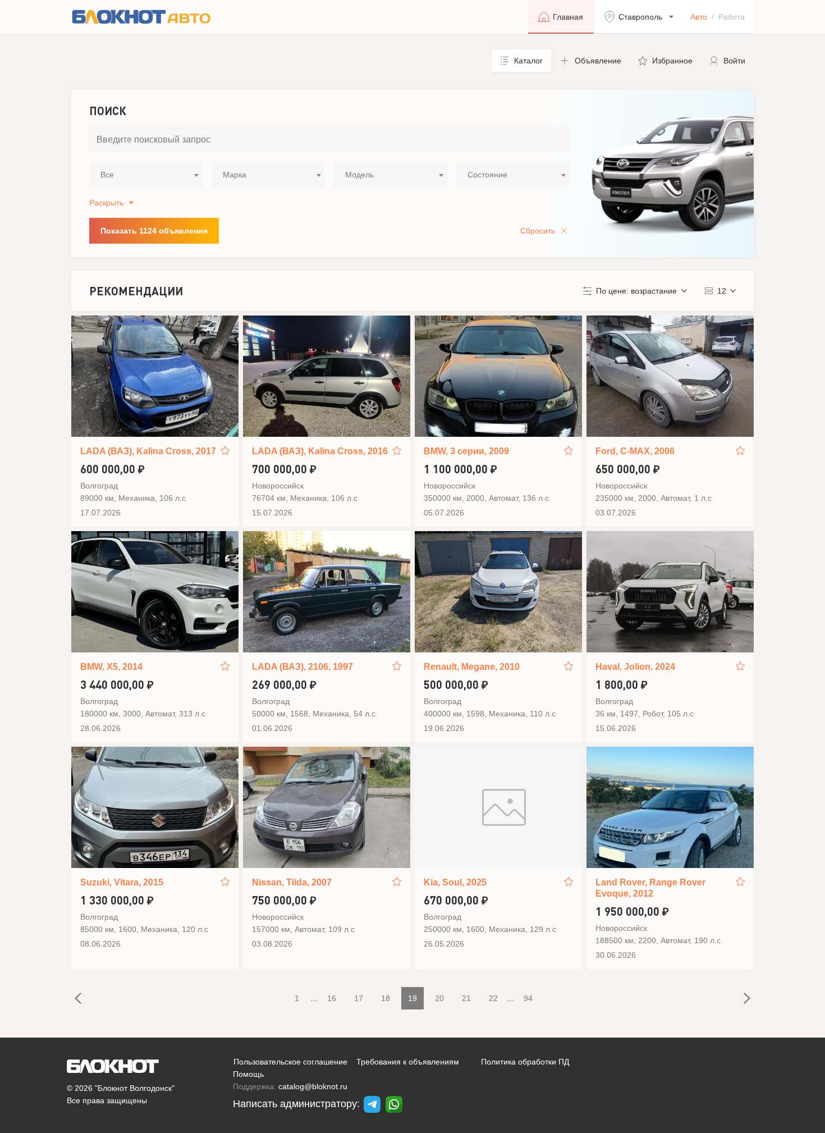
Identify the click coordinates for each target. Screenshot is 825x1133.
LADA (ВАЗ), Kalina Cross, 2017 (148, 451)
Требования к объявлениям (407, 1061)
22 (493, 998)
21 (466, 998)
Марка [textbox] (234, 174)
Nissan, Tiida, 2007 (292, 882)
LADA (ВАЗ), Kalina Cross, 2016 (320, 451)
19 (412, 998)
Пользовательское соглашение (290, 1061)
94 (528, 998)
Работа (731, 16)
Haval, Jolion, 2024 (635, 666)
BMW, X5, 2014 (111, 666)
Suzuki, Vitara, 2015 (121, 882)
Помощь (248, 1074)
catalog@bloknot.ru (312, 1086)
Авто (698, 16)
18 (385, 998)
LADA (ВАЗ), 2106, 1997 (302, 666)
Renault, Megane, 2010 (472, 666)
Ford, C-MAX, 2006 (635, 451)
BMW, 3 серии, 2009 (466, 451)
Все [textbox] (107, 174)
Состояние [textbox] (487, 174)
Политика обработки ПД (525, 1061)
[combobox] (146, 175)
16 (331, 998)
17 (358, 998)
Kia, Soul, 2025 (455, 882)
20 (439, 998)
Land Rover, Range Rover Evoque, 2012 (650, 888)
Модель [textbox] (359, 174)
